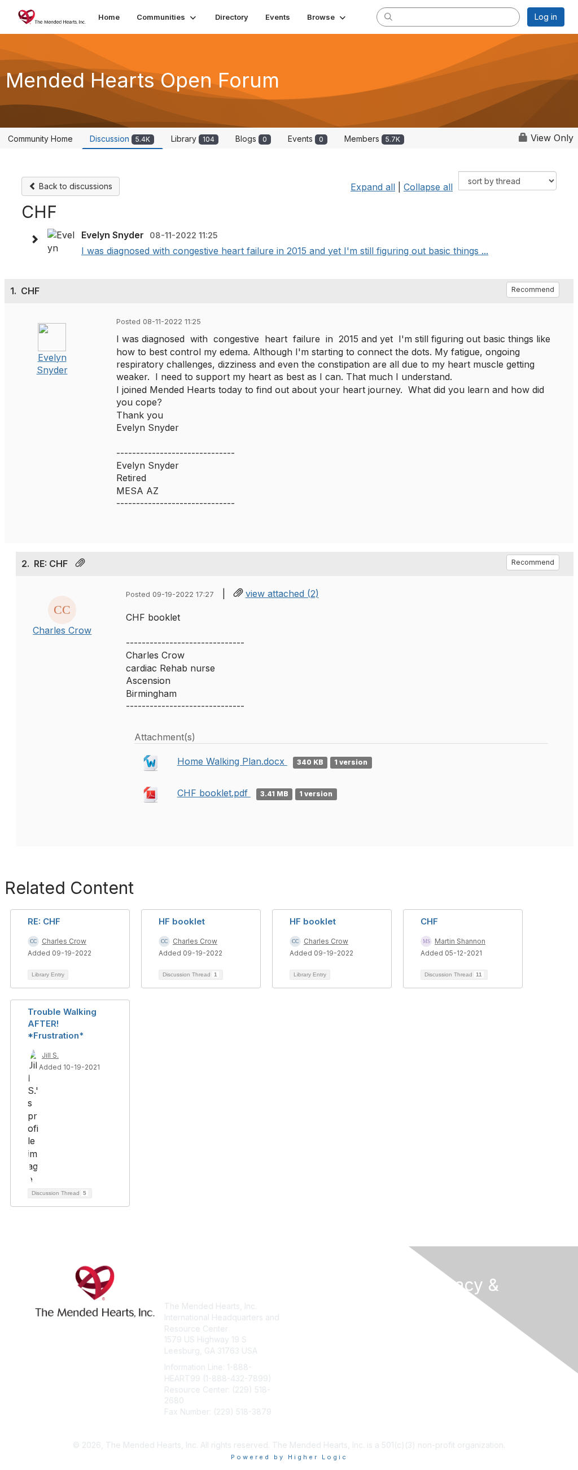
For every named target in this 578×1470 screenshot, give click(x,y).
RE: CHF (44, 921)
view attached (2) (282, 593)
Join (301, 1306)
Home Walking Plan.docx (232, 761)
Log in (546, 16)
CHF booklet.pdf (214, 793)
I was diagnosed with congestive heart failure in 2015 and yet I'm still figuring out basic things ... (284, 250)
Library (192, 138)
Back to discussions (74, 186)
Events (305, 138)
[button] (167, 16)
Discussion (120, 138)
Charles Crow (62, 630)
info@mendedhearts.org (209, 1428)
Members (372, 138)
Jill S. (50, 1055)
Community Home (40, 138)
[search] (388, 16)
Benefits (309, 1317)
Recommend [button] (532, 289)
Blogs (251, 138)
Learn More (315, 1328)
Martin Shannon (460, 941)
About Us (440, 1326)
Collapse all (428, 187)
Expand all (373, 187)
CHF (429, 921)
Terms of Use (448, 1337)
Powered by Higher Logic (289, 1457)
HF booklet (182, 921)
